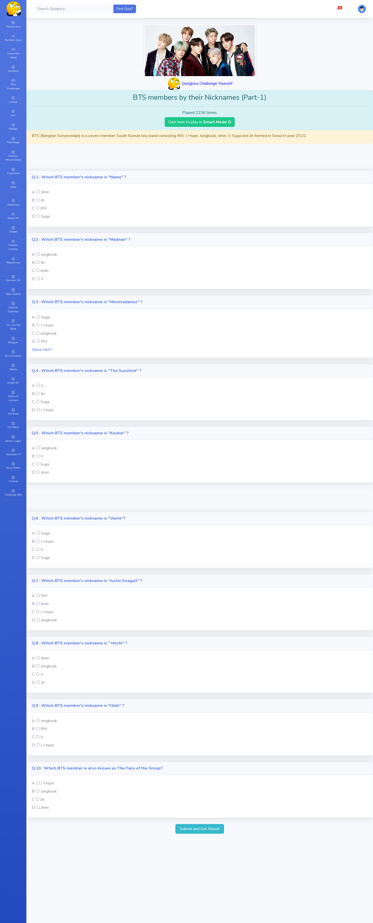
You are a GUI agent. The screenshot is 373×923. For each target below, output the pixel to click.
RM (43, 208)
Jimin (45, 192)
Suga (45, 216)
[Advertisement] (199, 159)
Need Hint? (42, 349)
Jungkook (49, 254)
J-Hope (47, 325)
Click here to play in (198, 122)
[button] (337, 9)
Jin (43, 200)
